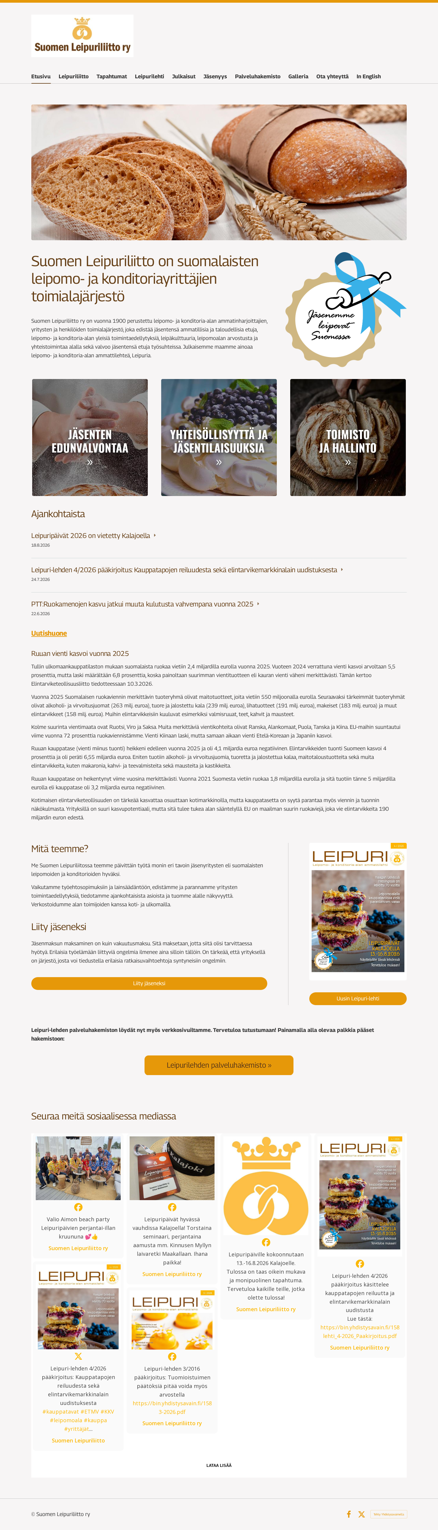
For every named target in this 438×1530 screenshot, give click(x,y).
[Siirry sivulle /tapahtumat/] (219, 437)
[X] (361, 1514)
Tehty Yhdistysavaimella (389, 1514)
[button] (78, 1195)
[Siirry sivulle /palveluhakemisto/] (219, 1065)
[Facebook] (348, 1514)
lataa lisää (219, 1465)
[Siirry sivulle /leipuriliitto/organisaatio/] (348, 437)
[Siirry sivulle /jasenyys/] (90, 437)
